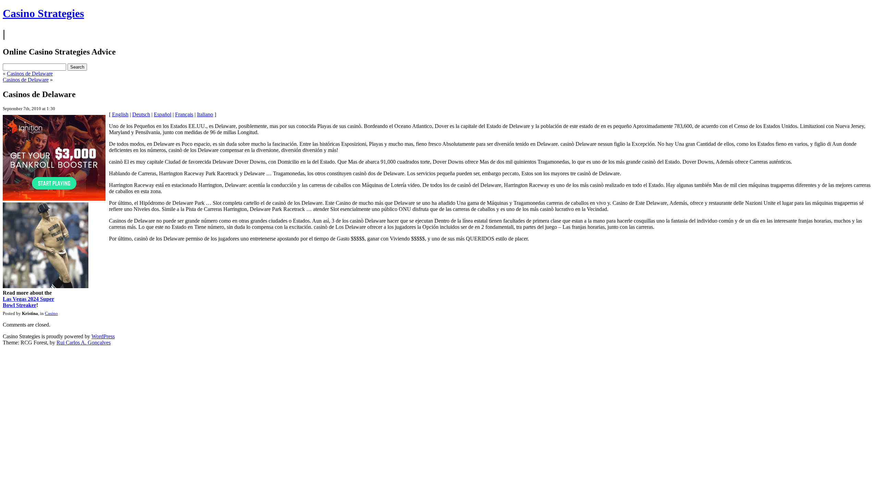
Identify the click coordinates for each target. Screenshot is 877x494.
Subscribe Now (439, 276)
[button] (439, 220)
